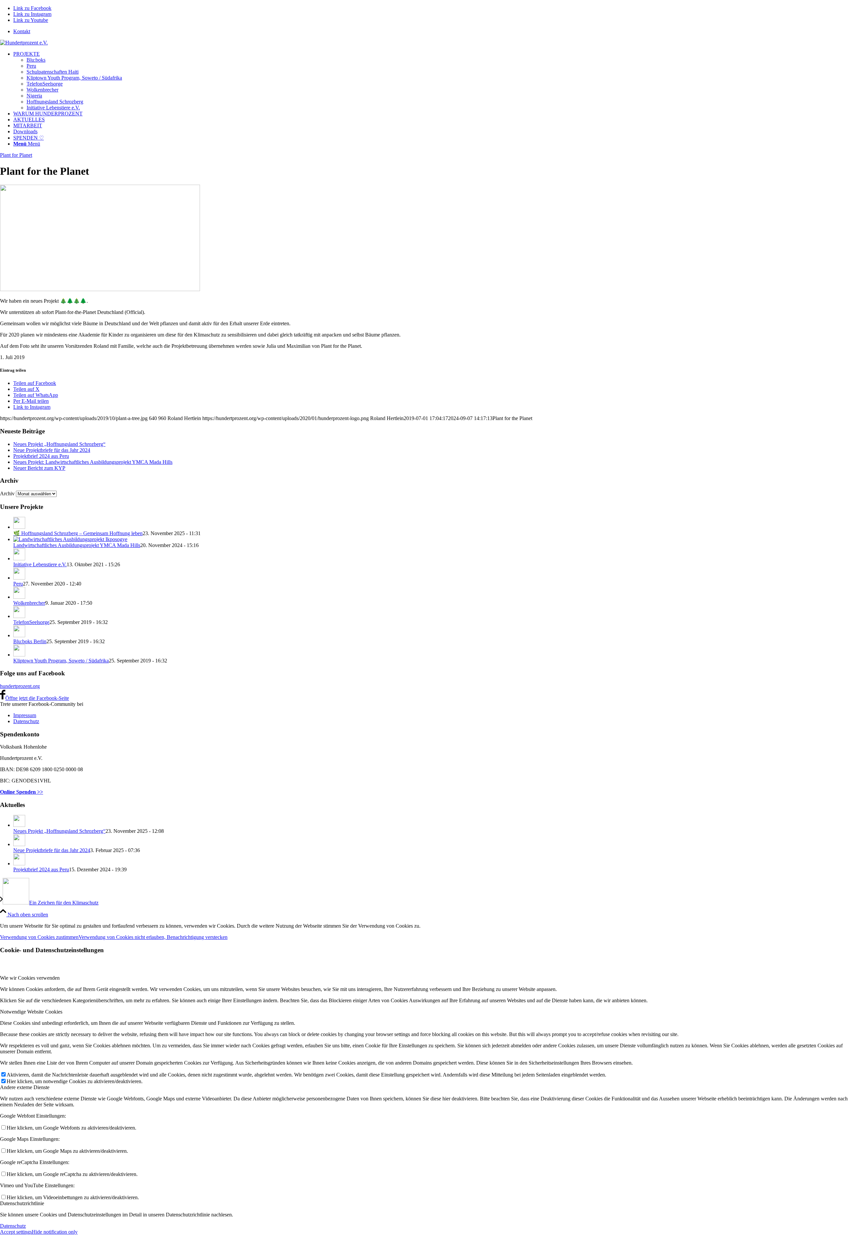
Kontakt (21, 31)
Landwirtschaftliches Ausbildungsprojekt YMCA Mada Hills (76, 545)
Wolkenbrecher (42, 90)
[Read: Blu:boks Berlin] (19, 635)
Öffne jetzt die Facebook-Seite (37, 698)
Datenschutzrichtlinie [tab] (22, 1203)
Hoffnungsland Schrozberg (55, 101)
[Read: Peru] (19, 578)
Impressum (24, 715)
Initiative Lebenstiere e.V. (53, 107)
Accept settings (16, 1232)
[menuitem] (431, 31)
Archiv (7, 493)
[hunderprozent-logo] (24, 42)
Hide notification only (55, 1232)
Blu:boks (36, 60)
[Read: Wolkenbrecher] (19, 597)
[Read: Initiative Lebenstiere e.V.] (19, 558)
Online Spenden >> (21, 792)
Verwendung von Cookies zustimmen (39, 937)
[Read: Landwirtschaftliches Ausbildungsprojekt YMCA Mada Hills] (70, 539)
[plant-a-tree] (100, 289)
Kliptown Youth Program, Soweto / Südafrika (74, 78)
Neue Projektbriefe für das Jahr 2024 (51, 450)
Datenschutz (26, 721)
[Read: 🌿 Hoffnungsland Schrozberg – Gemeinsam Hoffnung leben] (19, 527)
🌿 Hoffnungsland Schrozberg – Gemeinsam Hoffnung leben (78, 533)
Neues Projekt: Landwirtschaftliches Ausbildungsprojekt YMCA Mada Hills (92, 462)
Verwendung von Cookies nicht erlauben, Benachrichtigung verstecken (153, 937)
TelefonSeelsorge (45, 84)
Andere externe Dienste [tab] (24, 1087)
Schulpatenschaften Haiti (53, 72)
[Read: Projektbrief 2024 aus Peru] (19, 863)
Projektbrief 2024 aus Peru (41, 456)
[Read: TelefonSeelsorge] (19, 616)
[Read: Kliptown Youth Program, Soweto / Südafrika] (19, 654)
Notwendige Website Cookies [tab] (31, 1012)
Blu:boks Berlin (29, 641)
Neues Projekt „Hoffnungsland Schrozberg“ (59, 444)
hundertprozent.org (20, 686)
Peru (31, 66)
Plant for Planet (16, 155)
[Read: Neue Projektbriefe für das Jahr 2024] (19, 844)
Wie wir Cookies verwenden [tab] (30, 978)
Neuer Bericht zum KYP (39, 468)
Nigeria (34, 95)
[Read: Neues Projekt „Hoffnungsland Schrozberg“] (19, 825)
